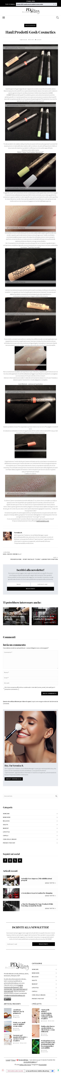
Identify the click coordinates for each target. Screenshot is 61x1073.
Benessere (6, 817)
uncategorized (30, 25)
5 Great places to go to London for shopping (43, 617)
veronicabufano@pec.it (30, 1062)
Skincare (6, 813)
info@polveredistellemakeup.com (14, 995)
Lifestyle (6, 832)
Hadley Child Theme (25, 1064)
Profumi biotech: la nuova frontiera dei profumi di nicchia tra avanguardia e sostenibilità (48, 1044)
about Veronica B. (13, 779)
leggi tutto (21, 622)
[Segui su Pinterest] (20, 860)
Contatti (8, 1060)
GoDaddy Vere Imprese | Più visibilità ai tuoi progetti (16, 616)
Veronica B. (24, 39)
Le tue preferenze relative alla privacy (37, 1071)
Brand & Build (42, 1064)
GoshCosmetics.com (42, 521)
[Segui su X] (15, 860)
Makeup (6, 828)
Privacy (13, 1060)
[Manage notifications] (3, 1070)
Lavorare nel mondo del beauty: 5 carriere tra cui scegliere (20, 1037)
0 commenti (38, 39)
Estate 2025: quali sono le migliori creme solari (19, 1024)
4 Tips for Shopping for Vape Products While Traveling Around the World (37, 905)
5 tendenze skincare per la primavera (18, 1011)
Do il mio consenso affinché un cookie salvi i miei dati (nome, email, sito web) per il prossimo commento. (30, 688)
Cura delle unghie (10, 839)
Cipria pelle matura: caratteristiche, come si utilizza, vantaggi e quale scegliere (47, 1014)
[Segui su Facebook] (5, 860)
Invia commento (50, 693)
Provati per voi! (9, 843)
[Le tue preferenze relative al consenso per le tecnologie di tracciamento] (58, 1070)
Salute (5, 824)
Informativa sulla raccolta (15, 1071)
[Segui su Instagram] (10, 860)
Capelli (5, 835)
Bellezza (6, 821)
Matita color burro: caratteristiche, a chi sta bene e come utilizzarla (48, 1029)
